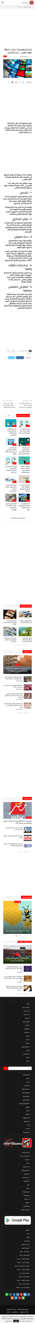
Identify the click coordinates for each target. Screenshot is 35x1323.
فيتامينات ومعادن (25, 1210)
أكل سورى (26, 1011)
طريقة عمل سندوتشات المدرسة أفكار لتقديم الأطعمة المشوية (14, 987)
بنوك (28, 1185)
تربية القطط (26, 1121)
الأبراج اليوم (26, 1181)
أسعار (17, 665)
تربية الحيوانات (26, 1118)
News (5, 56)
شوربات (27, 1043)
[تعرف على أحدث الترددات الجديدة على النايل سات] (28, 830)
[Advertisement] (17, 28)
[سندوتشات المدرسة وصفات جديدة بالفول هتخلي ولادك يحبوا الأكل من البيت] (28, 979)
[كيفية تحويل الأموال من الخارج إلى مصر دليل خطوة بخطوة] (10, 442)
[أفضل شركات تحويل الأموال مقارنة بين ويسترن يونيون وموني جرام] (24, 442)
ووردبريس (26, 1241)
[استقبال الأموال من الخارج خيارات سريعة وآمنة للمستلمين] (10, 423)
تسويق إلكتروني (25, 1248)
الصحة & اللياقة (25, 1089)
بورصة (27, 1188)
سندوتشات (26, 1032)
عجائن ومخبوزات (25, 1047)
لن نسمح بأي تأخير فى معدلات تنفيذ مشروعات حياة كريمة (25, 405)
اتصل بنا (9, 1312)
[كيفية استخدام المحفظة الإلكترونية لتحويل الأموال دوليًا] (24, 498)
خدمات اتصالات (25, 1177)
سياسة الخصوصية (11, 1309)
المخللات (27, 1025)
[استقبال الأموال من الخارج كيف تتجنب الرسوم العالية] (9, 614)
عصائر (28, 1050)
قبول (16, 1321)
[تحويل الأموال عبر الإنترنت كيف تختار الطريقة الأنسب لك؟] (24, 423)
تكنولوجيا (27, 1159)
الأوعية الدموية (24, 351)
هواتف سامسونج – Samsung (22, 1266)
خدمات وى (26, 1174)
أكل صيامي (26, 1014)
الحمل (27, 1082)
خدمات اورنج (26, 1167)
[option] (17, 917)
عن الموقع (15, 1312)
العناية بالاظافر (25, 1093)
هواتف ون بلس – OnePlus (22, 1287)
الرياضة (17, 954)
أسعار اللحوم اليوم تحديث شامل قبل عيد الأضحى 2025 (13, 686)
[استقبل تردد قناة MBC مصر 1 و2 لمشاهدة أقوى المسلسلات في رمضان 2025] (17, 810)
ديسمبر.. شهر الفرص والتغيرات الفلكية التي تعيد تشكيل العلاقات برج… (13, 968)
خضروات (27, 1203)
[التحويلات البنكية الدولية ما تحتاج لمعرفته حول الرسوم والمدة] (24, 460)
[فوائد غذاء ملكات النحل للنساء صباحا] (17, 917)
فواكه (27, 1057)
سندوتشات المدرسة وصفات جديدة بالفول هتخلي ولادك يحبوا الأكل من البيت (13, 978)
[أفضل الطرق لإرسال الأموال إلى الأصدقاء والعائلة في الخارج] (10, 460)
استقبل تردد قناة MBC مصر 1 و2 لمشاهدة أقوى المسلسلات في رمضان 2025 (17, 822)
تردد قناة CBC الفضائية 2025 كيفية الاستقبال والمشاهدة (13, 845)
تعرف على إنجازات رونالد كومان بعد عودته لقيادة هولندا (9, 405)
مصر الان (29, 353)
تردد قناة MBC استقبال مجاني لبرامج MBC (12, 837)
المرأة (27, 1111)
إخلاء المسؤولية (24, 1312)
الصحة (8, 351)
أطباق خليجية (26, 1022)
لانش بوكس (26, 1054)
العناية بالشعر (26, 1100)
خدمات (27, 1163)
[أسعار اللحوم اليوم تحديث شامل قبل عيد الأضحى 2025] (28, 687)
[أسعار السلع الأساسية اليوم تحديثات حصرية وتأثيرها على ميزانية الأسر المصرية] (28, 679)
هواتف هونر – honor (24, 1284)
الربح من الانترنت (25, 1152)
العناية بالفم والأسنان (24, 1103)
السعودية (14, 351)
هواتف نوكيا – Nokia (24, 1277)
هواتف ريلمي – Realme (23, 1262)
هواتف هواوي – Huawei (23, 1280)
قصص (27, 1061)
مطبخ (28, 1004)
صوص (27, 1036)
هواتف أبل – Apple (24, 1252)
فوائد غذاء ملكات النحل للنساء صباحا (17, 931)
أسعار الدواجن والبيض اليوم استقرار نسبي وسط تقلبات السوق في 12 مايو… (13, 705)
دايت (28, 1125)
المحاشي (27, 1018)
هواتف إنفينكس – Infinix (23, 1259)
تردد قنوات (29, 818)
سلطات (27, 1040)
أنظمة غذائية (26, 1075)
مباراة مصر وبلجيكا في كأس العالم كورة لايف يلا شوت (17, 959)
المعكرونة (26, 1029)
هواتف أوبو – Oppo (24, 1255)
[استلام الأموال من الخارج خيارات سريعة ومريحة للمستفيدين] (10, 479)
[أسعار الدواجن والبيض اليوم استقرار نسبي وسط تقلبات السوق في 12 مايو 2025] (28, 706)
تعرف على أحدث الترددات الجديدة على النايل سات (14, 828)
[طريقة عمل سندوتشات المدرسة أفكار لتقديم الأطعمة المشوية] (28, 988)
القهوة (27, 1107)
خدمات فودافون (25, 1170)
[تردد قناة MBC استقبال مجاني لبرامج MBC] (28, 838)
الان (18, 351)
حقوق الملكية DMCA (23, 1309)
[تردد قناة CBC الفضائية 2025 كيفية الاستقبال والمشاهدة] (28, 846)
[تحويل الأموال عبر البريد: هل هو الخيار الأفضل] (25, 614)
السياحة (27, 1114)
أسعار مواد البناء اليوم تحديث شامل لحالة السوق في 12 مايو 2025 (17, 669)
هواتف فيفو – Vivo (24, 1273)
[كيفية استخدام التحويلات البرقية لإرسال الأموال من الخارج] (9, 631)
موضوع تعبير (26, 1132)
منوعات (27, 1129)
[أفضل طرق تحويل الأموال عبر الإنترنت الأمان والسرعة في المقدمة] (25, 631)
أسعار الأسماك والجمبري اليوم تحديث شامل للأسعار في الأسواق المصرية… (13, 695)
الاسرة (27, 1078)
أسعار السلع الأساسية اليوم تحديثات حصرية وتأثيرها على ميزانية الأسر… (13, 678)
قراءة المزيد (8, 1321)
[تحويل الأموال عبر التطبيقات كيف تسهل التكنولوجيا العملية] (24, 479)
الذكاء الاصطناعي (25, 1244)
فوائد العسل (17, 902)
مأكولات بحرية (25, 1007)
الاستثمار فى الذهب (24, 1156)
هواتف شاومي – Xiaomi (23, 1269)
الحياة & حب (26, 1085)
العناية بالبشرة (26, 1096)
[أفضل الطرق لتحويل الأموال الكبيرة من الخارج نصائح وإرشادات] (10, 498)
